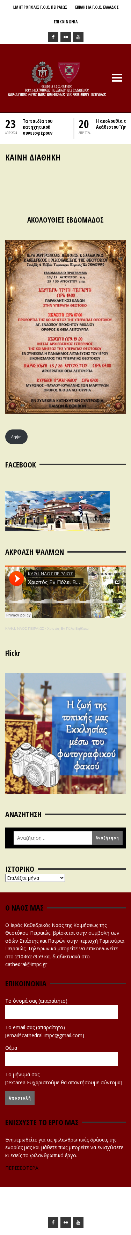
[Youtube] (78, 37)
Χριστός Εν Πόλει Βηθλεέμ (68, 628)
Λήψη (16, 436)
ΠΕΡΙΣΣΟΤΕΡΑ (21, 1168)
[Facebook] (53, 37)
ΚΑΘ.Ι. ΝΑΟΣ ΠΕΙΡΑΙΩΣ (24, 628)
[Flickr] (65, 37)
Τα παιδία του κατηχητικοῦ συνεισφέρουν (37, 127)
